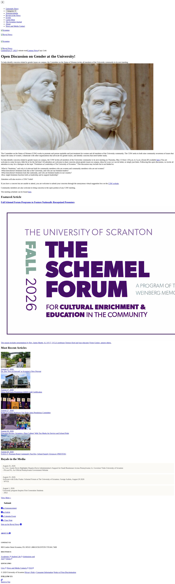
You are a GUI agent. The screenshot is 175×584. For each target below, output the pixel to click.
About (8, 24)
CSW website (113, 183)
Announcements (12, 13)
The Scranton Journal (14, 22)
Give (3, 568)
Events (8, 18)
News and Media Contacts (17, 568)
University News (12, 9)
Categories (11, 11)
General (4, 51)
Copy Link (42, 51)
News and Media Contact (15, 26)
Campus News (32, 51)
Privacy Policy (30, 572)
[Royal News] (6, 35)
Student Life (16, 557)
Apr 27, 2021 (12, 51)
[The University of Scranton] (5, 30)
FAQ (31, 568)
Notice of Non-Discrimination (65, 572)
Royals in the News (13, 15)
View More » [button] (6, 498)
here (158, 160)
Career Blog (10, 20)
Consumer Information (44, 572)
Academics (5, 557)
